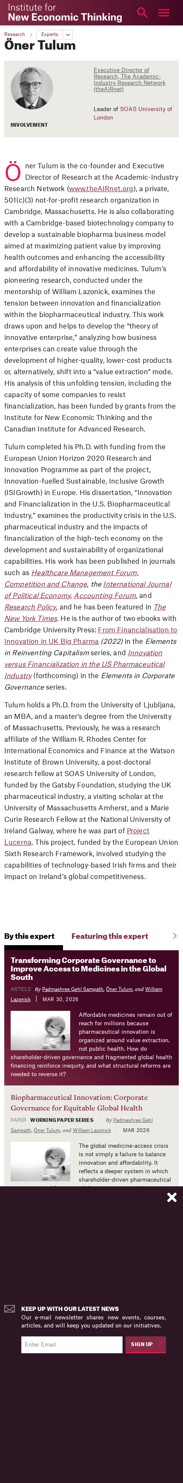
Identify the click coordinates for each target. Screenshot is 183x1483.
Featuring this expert (109, 936)
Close (19, 12)
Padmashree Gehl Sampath (72, 989)
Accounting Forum (105, 596)
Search (142, 12)
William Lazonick (92, 1130)
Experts (49, 34)
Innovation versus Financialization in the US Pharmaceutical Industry (84, 664)
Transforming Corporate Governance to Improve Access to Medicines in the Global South (88, 969)
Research (14, 34)
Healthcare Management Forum (84, 573)
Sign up (142, 1344)
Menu (163, 12)
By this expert (29, 936)
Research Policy (30, 607)
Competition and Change (45, 584)
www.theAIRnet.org (101, 189)
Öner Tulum (119, 989)
